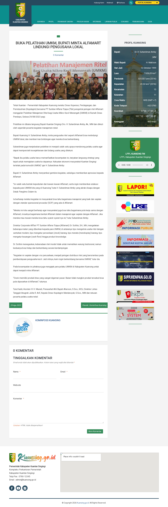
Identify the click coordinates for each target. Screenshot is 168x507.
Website (17, 385)
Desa (150, 22)
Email (63, 371)
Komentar (18, 398)
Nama (16, 371)
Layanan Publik (111, 22)
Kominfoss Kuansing (47, 320)
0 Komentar (58, 55)
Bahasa (122, 3)
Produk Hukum (83, 22)
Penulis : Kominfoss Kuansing (94, 305)
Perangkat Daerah (65, 22)
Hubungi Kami (99, 3)
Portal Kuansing (145, 3)
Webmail (110, 3)
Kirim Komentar (95, 431)
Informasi (97, 22)
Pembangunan (138, 22)
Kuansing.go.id (83, 503)
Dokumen (124, 22)
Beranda (41, 22)
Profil (51, 22)
